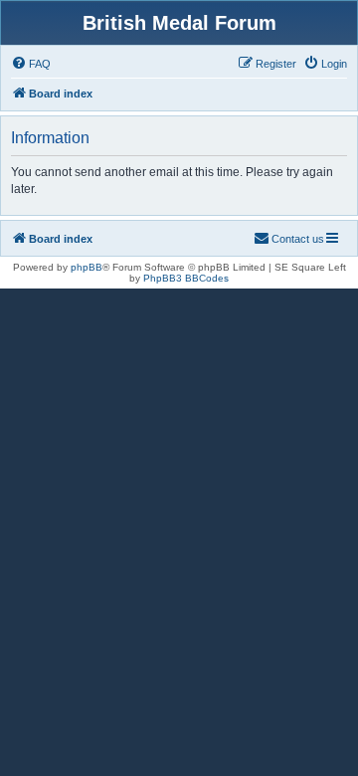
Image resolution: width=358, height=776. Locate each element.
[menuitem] (31, 64)
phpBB (86, 267)
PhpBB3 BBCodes (186, 278)
